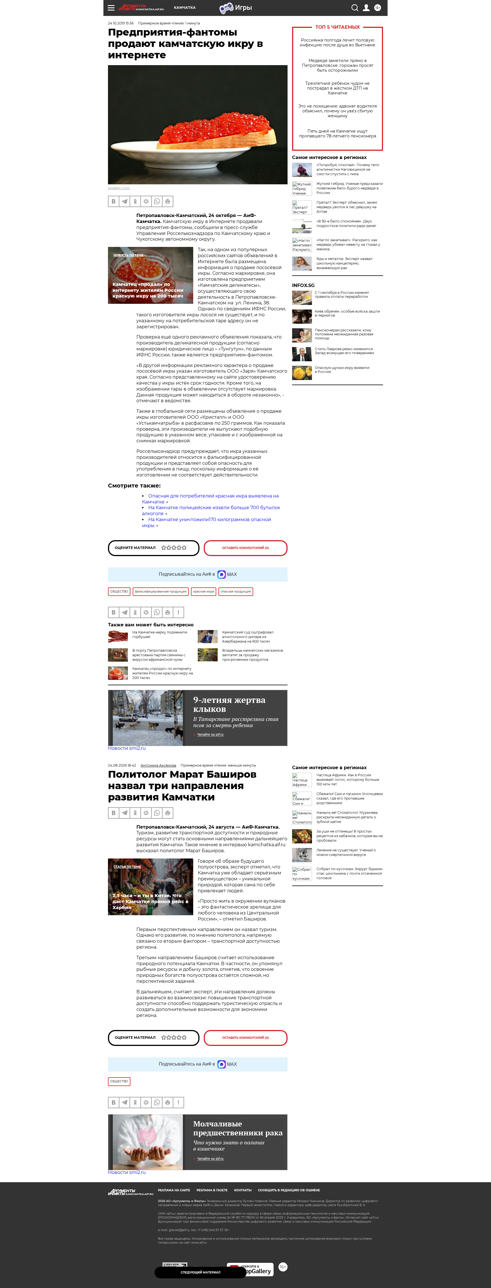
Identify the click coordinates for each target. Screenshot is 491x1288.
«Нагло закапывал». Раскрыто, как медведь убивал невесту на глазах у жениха (348, 244)
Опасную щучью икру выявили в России (342, 370)
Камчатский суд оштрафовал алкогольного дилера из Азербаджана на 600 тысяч (248, 636)
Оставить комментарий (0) (245, 548)
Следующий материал (200, 1272)
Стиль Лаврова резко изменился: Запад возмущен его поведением (344, 351)
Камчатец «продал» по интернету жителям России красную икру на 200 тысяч (162, 673)
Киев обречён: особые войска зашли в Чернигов (347, 313)
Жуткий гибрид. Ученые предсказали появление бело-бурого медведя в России (350, 188)
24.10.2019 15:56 (121, 23)
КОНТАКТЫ (242, 1190)
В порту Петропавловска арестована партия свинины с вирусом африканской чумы (159, 655)
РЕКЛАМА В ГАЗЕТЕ (212, 1190)
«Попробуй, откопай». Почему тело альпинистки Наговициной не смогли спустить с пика (348, 169)
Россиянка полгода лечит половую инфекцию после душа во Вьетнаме (337, 43)
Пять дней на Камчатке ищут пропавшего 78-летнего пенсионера (337, 134)
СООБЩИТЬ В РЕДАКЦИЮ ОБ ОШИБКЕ (289, 1190)
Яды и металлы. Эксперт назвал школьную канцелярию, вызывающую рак (345, 263)
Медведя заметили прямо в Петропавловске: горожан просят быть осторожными (337, 65)
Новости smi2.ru (127, 748)
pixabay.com (119, 188)
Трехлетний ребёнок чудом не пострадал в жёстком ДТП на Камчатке (337, 88)
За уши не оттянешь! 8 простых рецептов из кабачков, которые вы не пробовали (350, 836)
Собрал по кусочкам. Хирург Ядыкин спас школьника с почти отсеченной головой (349, 873)
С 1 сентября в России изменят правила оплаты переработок (342, 295)
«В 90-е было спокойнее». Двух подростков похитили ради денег (346, 223)
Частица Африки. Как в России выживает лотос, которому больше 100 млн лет (348, 779)
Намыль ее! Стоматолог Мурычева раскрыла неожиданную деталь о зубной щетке (347, 817)
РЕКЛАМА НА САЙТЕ (174, 1190)
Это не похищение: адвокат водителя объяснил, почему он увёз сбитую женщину (337, 111)
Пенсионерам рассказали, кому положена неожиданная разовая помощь (344, 334)
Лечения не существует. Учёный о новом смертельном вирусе (346, 852)
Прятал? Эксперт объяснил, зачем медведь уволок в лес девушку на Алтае (347, 207)
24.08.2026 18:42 (122, 765)
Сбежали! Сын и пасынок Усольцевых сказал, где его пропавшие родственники (350, 798)
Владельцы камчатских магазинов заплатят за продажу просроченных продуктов (252, 655)
